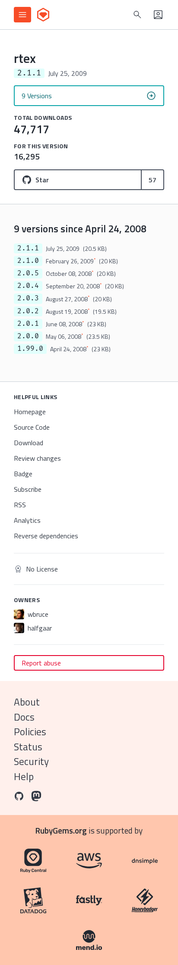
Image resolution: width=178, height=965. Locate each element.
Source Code (32, 427)
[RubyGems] (43, 15)
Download (28, 442)
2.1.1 (28, 248)
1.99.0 (30, 348)
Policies (30, 731)
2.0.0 (28, 336)
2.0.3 (28, 298)
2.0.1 (28, 323)
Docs (24, 717)
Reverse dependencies (46, 536)
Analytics (27, 520)
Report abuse (41, 663)
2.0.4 (28, 285)
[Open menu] (22, 14)
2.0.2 (28, 311)
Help (24, 776)
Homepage (30, 411)
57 (152, 180)
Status (28, 746)
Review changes (37, 458)
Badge (23, 473)
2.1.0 (28, 260)
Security (31, 761)
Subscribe (27, 489)
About (27, 701)
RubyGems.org (61, 830)
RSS (20, 505)
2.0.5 (28, 273)
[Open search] (137, 14)
